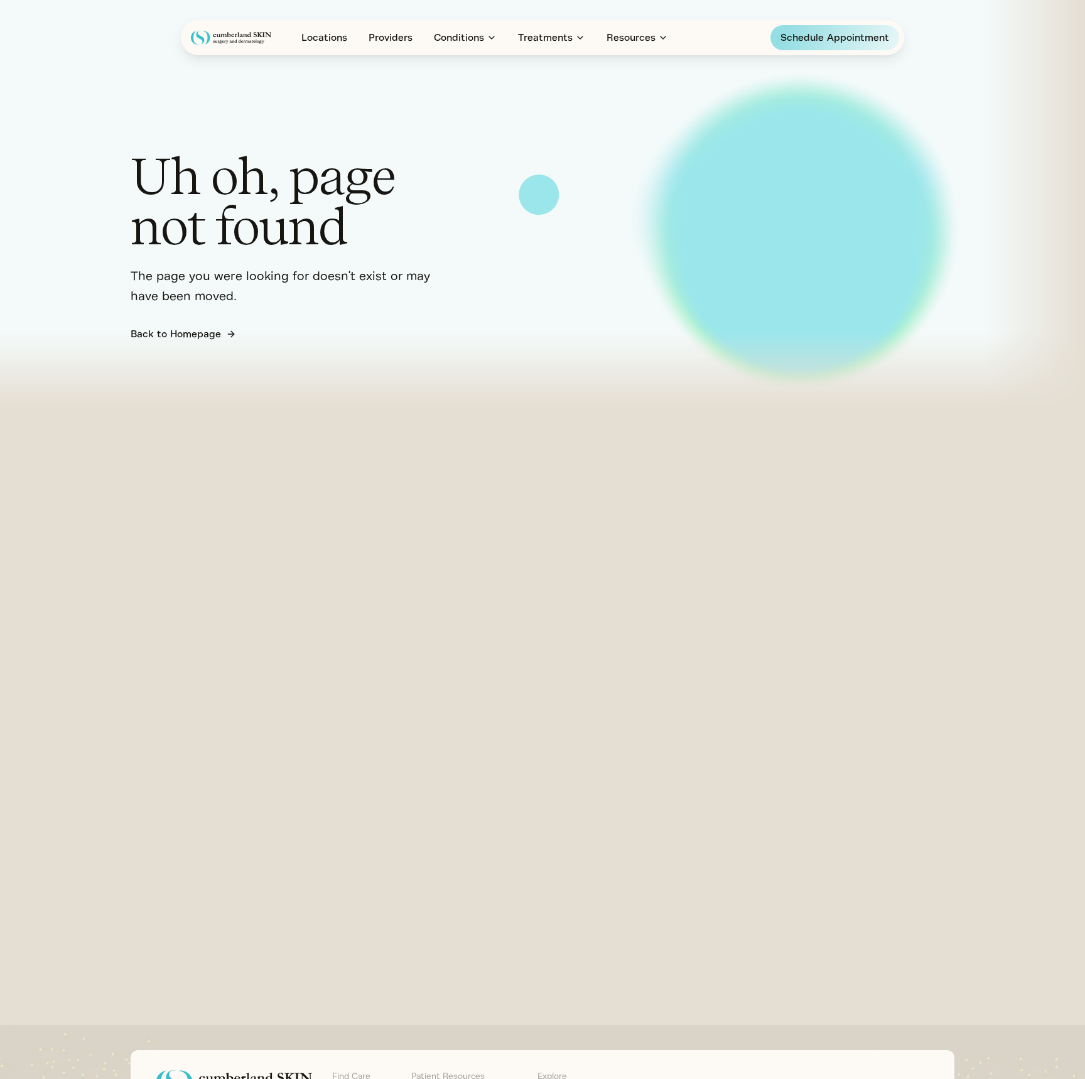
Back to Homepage (176, 334)
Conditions (459, 37)
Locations (324, 37)
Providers (391, 37)
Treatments (545, 37)
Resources (631, 37)
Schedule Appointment (834, 37)
